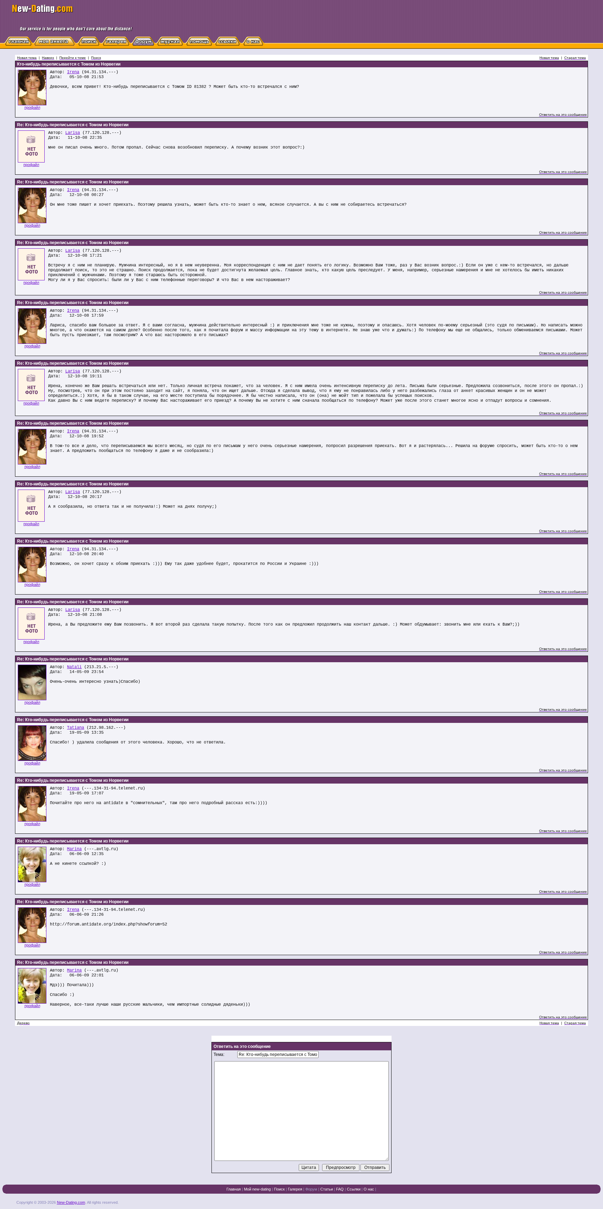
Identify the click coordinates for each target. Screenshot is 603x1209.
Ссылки (353, 1189)
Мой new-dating (257, 1189)
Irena (73, 72)
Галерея (295, 1189)
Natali (74, 667)
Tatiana (75, 727)
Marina (74, 849)
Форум (311, 1189)
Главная (233, 1189)
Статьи (326, 1189)
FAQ (340, 1189)
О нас (369, 1189)
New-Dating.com (71, 1202)
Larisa (72, 132)
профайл (32, 107)
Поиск (279, 1189)
